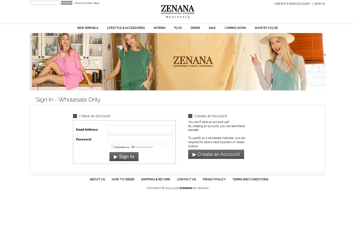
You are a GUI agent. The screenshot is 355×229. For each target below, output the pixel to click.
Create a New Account (292, 3)
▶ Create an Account (216, 154)
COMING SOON (235, 28)
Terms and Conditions (250, 179)
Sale (212, 28)
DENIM (195, 28)
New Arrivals (87, 28)
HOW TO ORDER (123, 179)
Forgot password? (144, 147)
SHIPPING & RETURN (155, 179)
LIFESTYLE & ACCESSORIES (126, 28)
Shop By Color (266, 28)
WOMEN (159, 28)
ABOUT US (97, 179)
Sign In (319, 3)
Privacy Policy (214, 179)
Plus (178, 28)
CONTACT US (186, 179)
